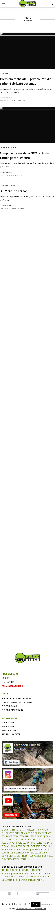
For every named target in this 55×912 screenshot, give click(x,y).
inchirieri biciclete (11, 734)
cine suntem (8, 682)
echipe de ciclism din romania (16, 698)
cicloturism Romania (12, 710)
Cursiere (4, 73)
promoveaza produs (12, 685)
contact (6, 678)
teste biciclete (9, 722)
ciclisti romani (9, 706)
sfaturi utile (8, 726)
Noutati (12, 185)
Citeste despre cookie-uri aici (31, 908)
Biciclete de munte (8, 148)
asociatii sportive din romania (17, 702)
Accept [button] (36, 904)
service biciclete (10, 730)
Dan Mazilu (7, 98)
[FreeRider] (27, 3)
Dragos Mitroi (8, 205)
